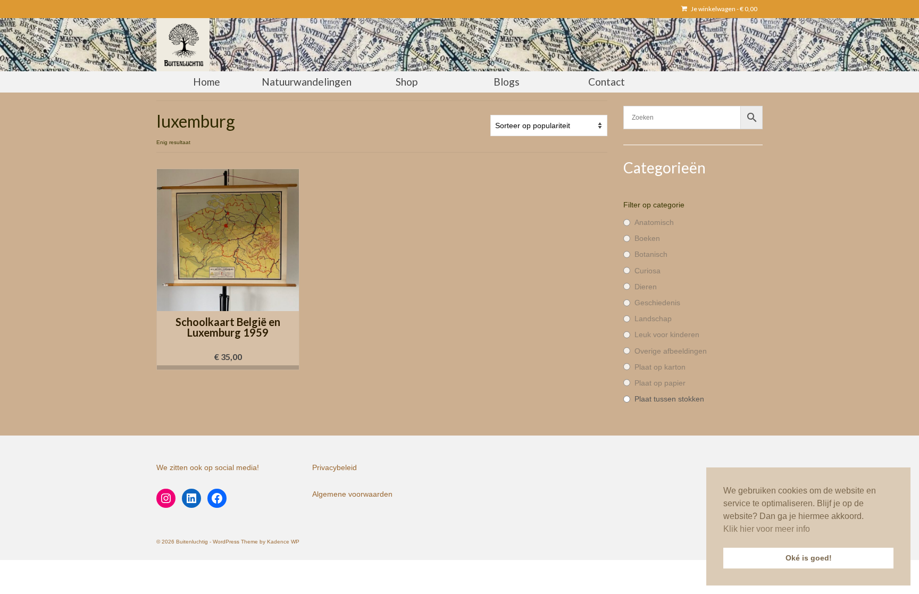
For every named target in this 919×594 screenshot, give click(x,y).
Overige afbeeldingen (670, 351)
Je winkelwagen (723, 9)
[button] (228, 367)
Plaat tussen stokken (669, 399)
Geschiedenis (657, 302)
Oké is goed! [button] (809, 558)
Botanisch (650, 254)
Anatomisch (654, 222)
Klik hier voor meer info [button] (766, 528)
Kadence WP (283, 542)
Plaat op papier (660, 383)
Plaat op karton (660, 367)
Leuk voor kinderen (666, 334)
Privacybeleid (334, 467)
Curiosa (647, 270)
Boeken (647, 238)
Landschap (653, 318)
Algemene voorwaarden (352, 494)
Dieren (645, 286)
